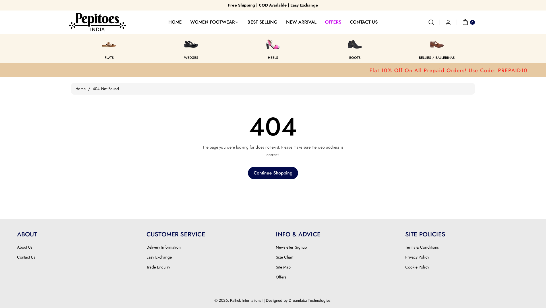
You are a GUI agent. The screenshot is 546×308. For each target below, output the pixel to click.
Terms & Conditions (422, 247)
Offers (281, 277)
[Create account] (448, 22)
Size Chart (284, 257)
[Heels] (273, 44)
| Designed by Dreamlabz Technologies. (298, 300)
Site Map (283, 267)
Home (80, 88)
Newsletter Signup (291, 247)
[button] (431, 22)
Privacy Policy (417, 257)
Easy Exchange (159, 257)
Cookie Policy (417, 267)
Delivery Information (163, 247)
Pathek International (246, 300)
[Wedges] (191, 44)
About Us (24, 247)
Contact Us (26, 257)
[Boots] (355, 44)
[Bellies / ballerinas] (437, 44)
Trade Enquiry (158, 267)
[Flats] (109, 44)
